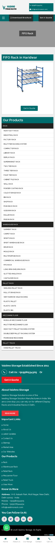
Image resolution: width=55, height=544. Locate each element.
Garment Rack (10, 229)
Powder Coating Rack (13, 188)
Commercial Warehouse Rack (17, 260)
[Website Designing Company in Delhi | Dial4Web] (48, 534)
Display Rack (9, 157)
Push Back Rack (10, 206)
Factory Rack (10, 140)
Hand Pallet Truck (12, 348)
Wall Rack (8, 184)
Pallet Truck (9, 343)
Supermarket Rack (12, 162)
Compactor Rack (11, 148)
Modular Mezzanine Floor (15, 320)
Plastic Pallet (10, 301)
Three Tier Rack (11, 171)
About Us (7, 429)
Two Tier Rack (10, 166)
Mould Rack (9, 252)
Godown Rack (10, 211)
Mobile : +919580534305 (13, 501)
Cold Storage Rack (12, 193)
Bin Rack (7, 197)
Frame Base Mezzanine (13, 338)
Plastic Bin (8, 310)
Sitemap (6, 443)
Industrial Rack (11, 135)
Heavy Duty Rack (11, 131)
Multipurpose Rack (12, 256)
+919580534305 (36, 5)
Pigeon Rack (9, 219)
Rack (5, 126)
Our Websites (9, 452)
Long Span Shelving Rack (14, 269)
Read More (10, 413)
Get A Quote (29, 108)
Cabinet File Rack (11, 179)
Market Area (8, 447)
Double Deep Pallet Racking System (19, 333)
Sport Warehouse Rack (14, 243)
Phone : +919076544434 (13, 504)
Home (5, 425)
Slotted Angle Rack (13, 274)
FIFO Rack (8, 265)
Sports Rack (9, 238)
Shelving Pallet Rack (13, 288)
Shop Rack (8, 202)
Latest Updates (9, 434)
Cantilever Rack (11, 278)
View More (7, 484)
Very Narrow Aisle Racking (16, 297)
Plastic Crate (10, 306)
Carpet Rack (9, 234)
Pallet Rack (8, 283)
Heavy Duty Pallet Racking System (19, 329)
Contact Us (8, 438)
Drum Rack (8, 247)
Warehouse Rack (10, 225)
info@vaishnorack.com (39, 9)
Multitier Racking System (15, 144)
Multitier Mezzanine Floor (16, 325)
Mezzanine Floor (10, 315)
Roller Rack (9, 215)
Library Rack (9, 153)
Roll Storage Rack (12, 293)
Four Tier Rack (10, 175)
